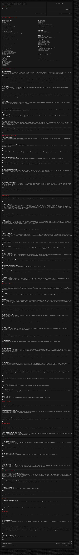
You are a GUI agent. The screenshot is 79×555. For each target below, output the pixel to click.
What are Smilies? (4, 59)
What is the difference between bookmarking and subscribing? (47, 47)
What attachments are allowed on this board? (44, 53)
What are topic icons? (5, 65)
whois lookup (4, 528)
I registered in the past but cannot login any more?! (9, 26)
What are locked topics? (5, 64)
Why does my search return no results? (43, 41)
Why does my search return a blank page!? (44, 42)
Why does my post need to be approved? (8, 53)
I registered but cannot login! (6, 24)
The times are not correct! (6, 34)
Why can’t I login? (4, 25)
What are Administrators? (41, 21)
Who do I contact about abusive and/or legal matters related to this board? (49, 59)
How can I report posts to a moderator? (8, 51)
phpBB (34, 164)
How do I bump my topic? (6, 54)
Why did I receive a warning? (6, 50)
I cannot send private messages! (42, 31)
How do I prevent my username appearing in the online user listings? (12, 33)
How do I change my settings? (6, 32)
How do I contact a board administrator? (43, 60)
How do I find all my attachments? (43, 54)
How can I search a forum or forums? (43, 40)
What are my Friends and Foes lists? (43, 36)
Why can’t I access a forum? (6, 48)
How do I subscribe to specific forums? (43, 49)
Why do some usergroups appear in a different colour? (46, 26)
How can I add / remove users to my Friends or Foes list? (46, 37)
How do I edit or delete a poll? (6, 47)
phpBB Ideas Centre (47, 521)
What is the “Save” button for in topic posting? (9, 52)
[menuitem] (70, 9)
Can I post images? (5, 60)
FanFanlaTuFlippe (69, 545)
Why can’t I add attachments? (6, 49)
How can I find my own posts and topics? (44, 44)
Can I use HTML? (4, 58)
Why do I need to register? (6, 21)
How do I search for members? (42, 43)
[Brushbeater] (14, 3)
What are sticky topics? (5, 63)
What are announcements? (6, 62)
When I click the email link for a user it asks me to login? (10, 39)
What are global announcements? (7, 61)
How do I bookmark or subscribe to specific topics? (45, 48)
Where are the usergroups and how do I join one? (45, 24)
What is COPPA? (4, 22)
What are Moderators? (41, 22)
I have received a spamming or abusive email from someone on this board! (49, 33)
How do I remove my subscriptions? (43, 50)
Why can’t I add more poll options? (7, 46)
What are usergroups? (41, 23)
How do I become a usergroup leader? (43, 25)
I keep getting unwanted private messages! (44, 32)
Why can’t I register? (5, 23)
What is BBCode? (4, 57)
